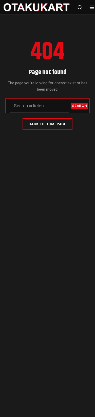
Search (79, 106)
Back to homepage (47, 124)
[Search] (80, 7)
